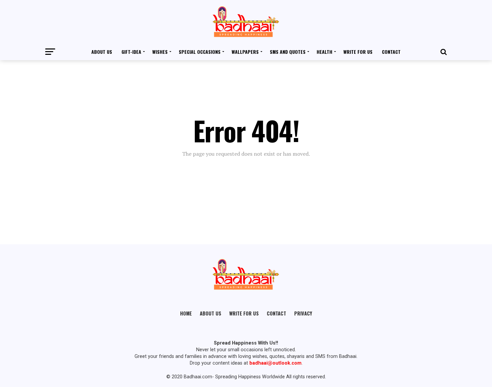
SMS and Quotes (288, 51)
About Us (101, 51)
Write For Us (358, 51)
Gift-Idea (131, 51)
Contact (391, 51)
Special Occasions (200, 51)
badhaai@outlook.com (275, 363)
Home (186, 313)
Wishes (160, 51)
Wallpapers (245, 51)
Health (324, 51)
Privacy (303, 313)
